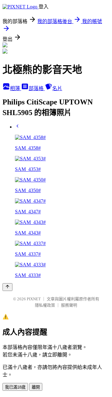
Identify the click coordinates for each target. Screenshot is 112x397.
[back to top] (7, 287)
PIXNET (34, 299)
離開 (36, 387)
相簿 (15, 88)
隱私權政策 (45, 305)
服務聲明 (69, 305)
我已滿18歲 (15, 387)
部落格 (37, 88)
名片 (57, 88)
